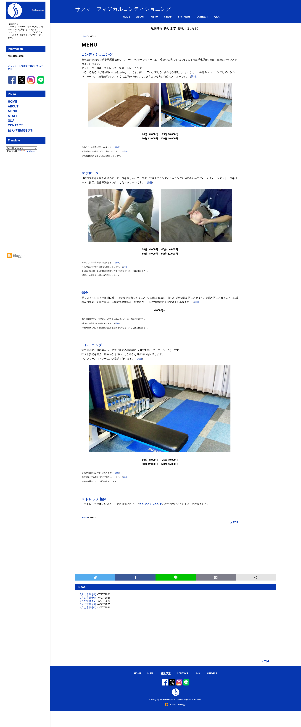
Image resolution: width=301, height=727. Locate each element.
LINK (197, 673)
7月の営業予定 (88, 597)
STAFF (168, 16)
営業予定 (166, 673)
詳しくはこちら (188, 28)
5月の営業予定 (88, 604)
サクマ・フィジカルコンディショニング (123, 9)
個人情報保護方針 (21, 130)
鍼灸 (85, 292)
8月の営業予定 (88, 594)
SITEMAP (211, 673)
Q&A (216, 16)
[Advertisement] (176, 549)
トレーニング (92, 345)
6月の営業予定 (88, 600)
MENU (154, 16)
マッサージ (90, 173)
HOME (126, 16)
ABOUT (140, 16)
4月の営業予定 (88, 607)
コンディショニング (97, 54)
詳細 (193, 76)
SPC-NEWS (184, 16)
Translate (29, 151)
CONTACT (202, 16)
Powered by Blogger (178, 705)
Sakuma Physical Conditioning (174, 699)
